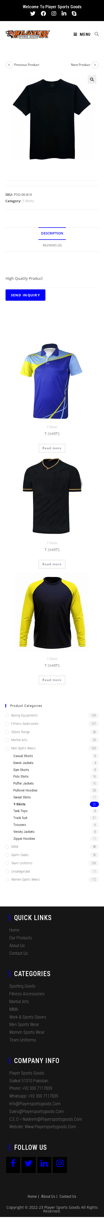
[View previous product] (9, 65)
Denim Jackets (23, 763)
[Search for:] (95, 34)
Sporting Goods (22, 986)
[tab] (52, 234)
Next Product (80, 64)
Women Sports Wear (27, 1032)
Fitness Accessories (25, 724)
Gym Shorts (21, 770)
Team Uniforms (22, 863)
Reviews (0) (52, 245)
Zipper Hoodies (24, 839)
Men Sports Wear (24, 1024)
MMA (14, 847)
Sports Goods (20, 855)
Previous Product (26, 64)
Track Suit (20, 818)
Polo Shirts (21, 776)
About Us (17, 945)
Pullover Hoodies (25, 790)
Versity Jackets (23, 832)
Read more (52, 448)
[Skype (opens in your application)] (73, 13)
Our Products (20, 937)
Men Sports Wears (23, 748)
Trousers (19, 825)
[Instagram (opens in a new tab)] (54, 13)
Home (14, 930)
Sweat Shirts (22, 797)
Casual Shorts (23, 756)
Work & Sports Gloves (27, 1017)
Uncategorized (20, 871)
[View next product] (95, 65)
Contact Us (18, 953)
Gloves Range (20, 732)
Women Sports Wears (25, 879)
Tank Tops (20, 811)
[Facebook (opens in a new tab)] (43, 13)
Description (52, 233)
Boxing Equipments (24, 715)
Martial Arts (19, 740)
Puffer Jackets (23, 783)
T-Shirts (28, 200)
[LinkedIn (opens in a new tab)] (64, 13)
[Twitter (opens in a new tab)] (32, 13)
